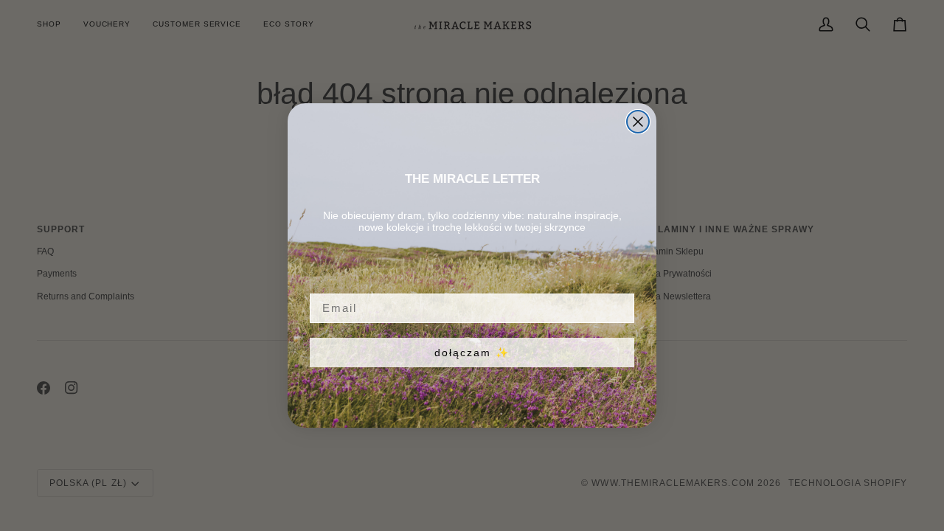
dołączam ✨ (472, 352)
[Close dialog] (638, 122)
